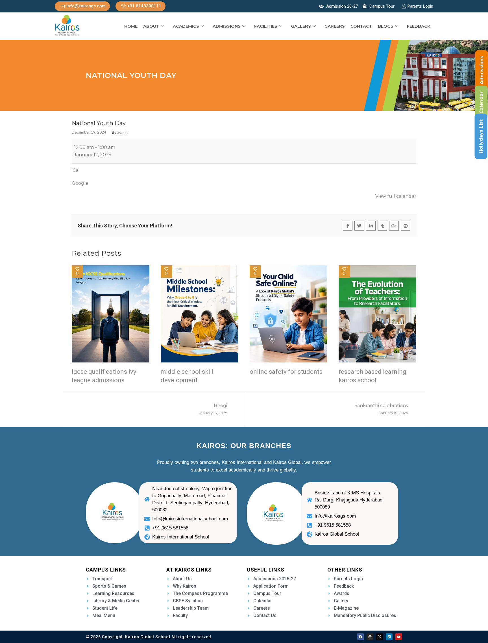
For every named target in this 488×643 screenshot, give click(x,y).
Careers (334, 26)
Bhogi (213, 409)
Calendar (481, 103)
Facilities (265, 26)
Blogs (385, 26)
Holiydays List (481, 136)
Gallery (301, 26)
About (151, 26)
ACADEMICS (186, 26)
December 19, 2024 (89, 132)
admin (122, 132)
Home (131, 26)
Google (80, 183)
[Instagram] (370, 636)
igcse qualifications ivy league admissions (104, 376)
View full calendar (395, 196)
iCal (76, 170)
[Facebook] (360, 636)
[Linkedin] (389, 636)
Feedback (418, 26)
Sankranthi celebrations (381, 409)
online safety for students (286, 371)
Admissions (227, 26)
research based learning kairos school (372, 376)
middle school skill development (187, 376)
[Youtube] (398, 636)
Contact (361, 26)
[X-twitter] (379, 636)
